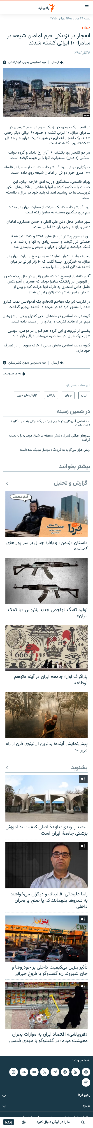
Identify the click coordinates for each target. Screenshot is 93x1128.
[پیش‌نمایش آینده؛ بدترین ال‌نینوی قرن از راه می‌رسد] (46, 715)
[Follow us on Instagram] (13, 1072)
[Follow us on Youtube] (34, 1072)
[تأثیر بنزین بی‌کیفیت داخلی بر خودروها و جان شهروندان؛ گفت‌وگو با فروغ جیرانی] (46, 938)
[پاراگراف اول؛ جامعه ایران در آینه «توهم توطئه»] (46, 648)
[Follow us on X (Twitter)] (44, 1072)
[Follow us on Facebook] (65, 1072)
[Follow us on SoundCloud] (24, 1072)
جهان (86, 27)
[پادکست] (23, 1122)
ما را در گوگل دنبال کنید (53, 1122)
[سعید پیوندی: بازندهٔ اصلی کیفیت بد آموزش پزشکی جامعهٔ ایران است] (46, 798)
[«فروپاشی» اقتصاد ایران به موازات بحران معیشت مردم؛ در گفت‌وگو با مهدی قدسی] (46, 1005)
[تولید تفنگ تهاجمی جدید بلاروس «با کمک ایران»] (46, 581)
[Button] (57, 62)
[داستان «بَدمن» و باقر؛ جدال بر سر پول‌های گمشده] (46, 514)
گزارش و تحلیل (71, 483)
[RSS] (75, 1072)
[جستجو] (83, 1122)
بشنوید (79, 767)
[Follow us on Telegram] (55, 1072)
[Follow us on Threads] (86, 1082)
